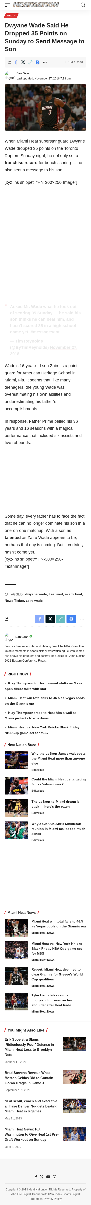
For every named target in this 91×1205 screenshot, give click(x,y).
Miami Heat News (43, 932)
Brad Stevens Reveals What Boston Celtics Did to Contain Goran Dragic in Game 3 (29, 1078)
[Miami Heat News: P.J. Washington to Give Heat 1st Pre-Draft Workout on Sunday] (74, 1134)
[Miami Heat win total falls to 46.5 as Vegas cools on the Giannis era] (16, 928)
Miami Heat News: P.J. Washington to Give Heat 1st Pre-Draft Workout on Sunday (32, 1134)
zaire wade (34, 600)
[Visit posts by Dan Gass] (9, 76)
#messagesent (45, 332)
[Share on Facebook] (16, 62)
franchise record (21, 162)
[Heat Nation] (36, 5)
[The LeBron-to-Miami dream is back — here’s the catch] (16, 808)
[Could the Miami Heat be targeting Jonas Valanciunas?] (16, 786)
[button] (9, 5)
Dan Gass (23, 73)
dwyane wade (36, 594)
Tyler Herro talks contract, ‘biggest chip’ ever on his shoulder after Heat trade (52, 1000)
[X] (42, 1177)
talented (13, 537)
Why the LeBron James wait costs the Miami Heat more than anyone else (59, 758)
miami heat (73, 594)
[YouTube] (48, 1177)
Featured (56, 594)
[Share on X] (23, 62)
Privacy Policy (53, 1199)
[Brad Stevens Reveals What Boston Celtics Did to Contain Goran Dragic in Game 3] (74, 1077)
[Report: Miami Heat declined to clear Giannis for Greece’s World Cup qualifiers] (16, 976)
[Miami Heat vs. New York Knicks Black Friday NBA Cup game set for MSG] (16, 950)
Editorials (38, 770)
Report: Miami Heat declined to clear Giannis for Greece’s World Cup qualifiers (57, 974)
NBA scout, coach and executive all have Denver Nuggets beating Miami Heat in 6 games (31, 1106)
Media (11, 15)
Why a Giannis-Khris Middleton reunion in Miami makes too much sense (58, 829)
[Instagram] (54, 1177)
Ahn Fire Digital (21, 1194)
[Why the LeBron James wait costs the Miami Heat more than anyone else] (16, 760)
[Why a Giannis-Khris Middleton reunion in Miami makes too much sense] (16, 830)
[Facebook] (36, 1177)
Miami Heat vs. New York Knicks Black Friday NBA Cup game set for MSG (57, 948)
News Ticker (14, 600)
